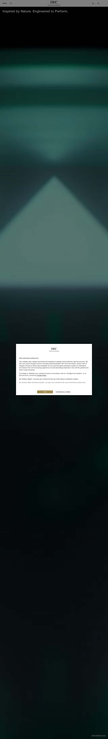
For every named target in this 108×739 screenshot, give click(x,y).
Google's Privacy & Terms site (29, 366)
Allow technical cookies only (28, 358)
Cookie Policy (41, 375)
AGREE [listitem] (45, 392)
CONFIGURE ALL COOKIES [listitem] (63, 392)
